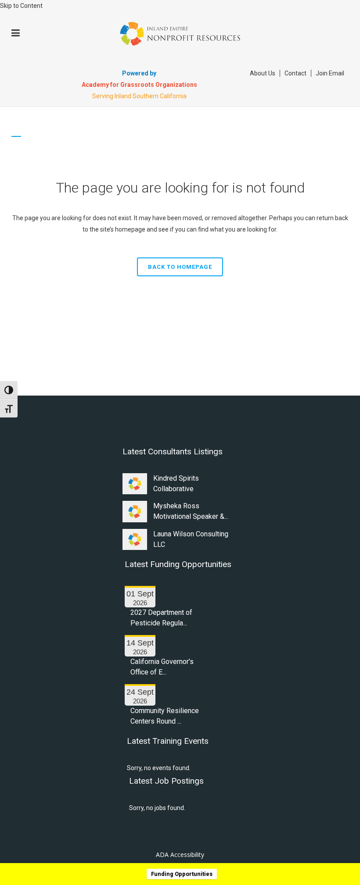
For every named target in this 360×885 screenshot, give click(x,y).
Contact (295, 73)
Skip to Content (21, 5)
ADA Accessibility (180, 854)
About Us (262, 73)
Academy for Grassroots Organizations (139, 84)
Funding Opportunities (181, 874)
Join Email (330, 73)
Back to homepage (180, 267)
